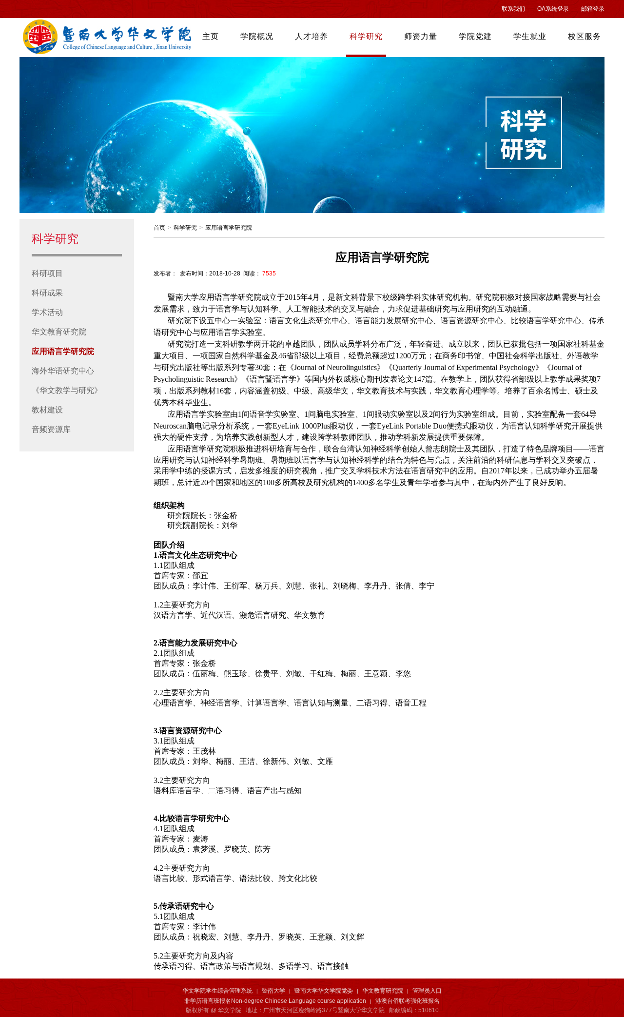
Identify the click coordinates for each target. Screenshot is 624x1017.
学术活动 (47, 312)
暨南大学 (273, 990)
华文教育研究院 (59, 332)
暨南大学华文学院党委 (323, 990)
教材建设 (47, 410)
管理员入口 (427, 990)
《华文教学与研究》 (67, 390)
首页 (159, 227)
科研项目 (47, 273)
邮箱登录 (592, 8)
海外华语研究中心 (63, 371)
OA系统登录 (553, 8)
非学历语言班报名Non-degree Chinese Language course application (275, 1000)
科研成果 (47, 293)
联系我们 (513, 8)
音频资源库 (51, 429)
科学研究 (185, 227)
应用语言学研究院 (63, 351)
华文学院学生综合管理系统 (217, 990)
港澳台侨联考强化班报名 (407, 1000)
